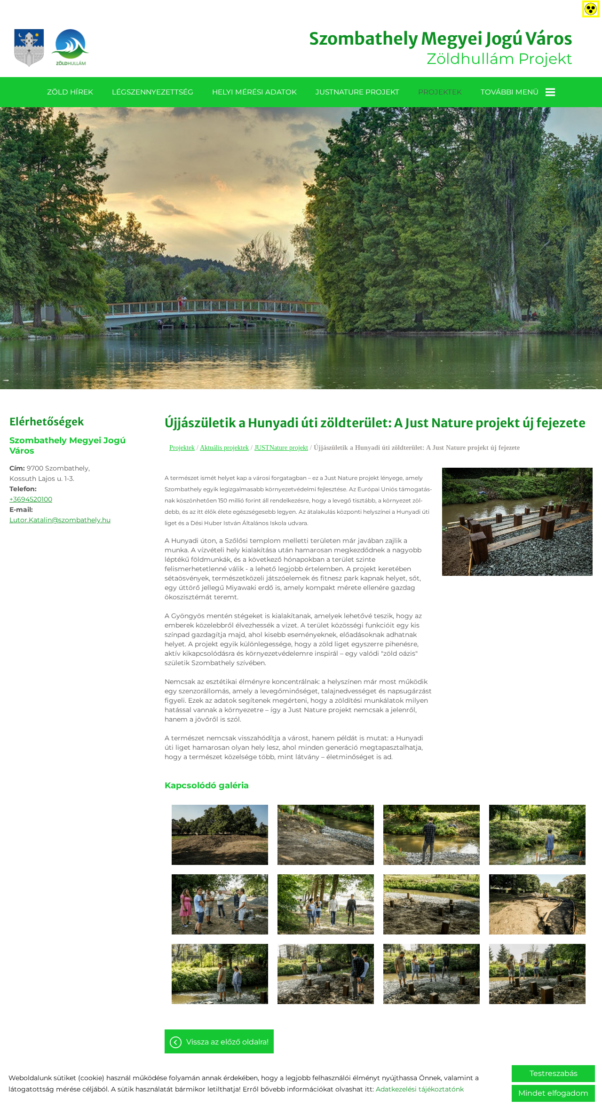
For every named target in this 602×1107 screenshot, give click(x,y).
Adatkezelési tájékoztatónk (420, 1089)
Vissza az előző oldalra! (227, 1041)
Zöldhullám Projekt (440, 48)
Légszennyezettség (152, 91)
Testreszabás (554, 1073)
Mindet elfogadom (553, 1093)
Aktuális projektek (224, 447)
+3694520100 (30, 499)
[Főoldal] (51, 48)
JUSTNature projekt (357, 91)
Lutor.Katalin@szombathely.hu (60, 520)
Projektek (440, 91)
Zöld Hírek (70, 91)
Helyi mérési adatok (254, 91)
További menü (510, 91)
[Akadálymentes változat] (589, 7)
